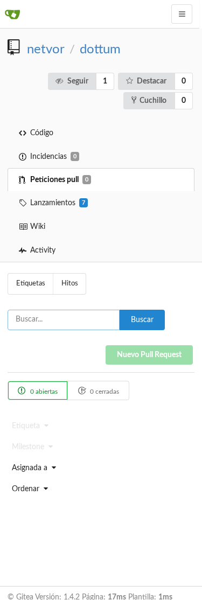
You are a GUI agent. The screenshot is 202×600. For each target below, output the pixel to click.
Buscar (142, 320)
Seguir (77, 81)
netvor (46, 49)
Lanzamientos (57, 203)
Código (41, 133)
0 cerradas (103, 391)
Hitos (69, 283)
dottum (100, 49)
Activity (42, 250)
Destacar (151, 81)
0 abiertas (43, 391)
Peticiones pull (59, 180)
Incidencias (53, 157)
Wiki (37, 227)
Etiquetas (30, 283)
